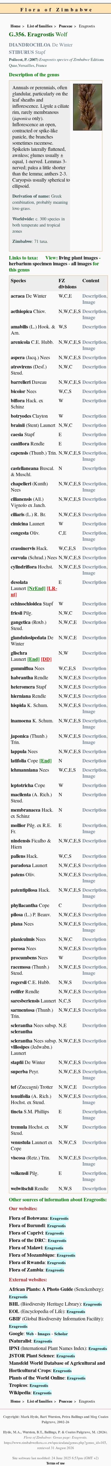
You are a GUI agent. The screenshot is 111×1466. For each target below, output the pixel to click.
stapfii (17, 1062)
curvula (19, 557)
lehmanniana (24, 769)
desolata (19, 581)
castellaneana (25, 468)
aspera (18, 357)
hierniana (21, 695)
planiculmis (23, 938)
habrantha (22, 677)
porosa (18, 948)
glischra (19, 652)
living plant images (78, 257)
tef (13, 1086)
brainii (18, 424)
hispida (18, 705)
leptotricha (22, 785)
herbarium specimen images (38, 263)
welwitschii (22, 1188)
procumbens (24, 957)
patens (17, 874)
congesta (20, 532)
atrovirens (21, 366)
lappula (19, 751)
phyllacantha (24, 905)
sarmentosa (23, 1009)
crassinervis (23, 548)
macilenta (21, 794)
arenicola (20, 341)
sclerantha (21, 1025)
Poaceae (65, 26)
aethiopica (21, 311)
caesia (17, 434)
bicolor (18, 391)
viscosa (18, 1157)
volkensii (19, 1172)
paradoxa (21, 865)
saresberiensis (25, 1000)
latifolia (18, 760)
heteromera (23, 686)
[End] (33, 658)
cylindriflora (24, 566)
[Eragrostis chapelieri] (87, 106)
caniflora (20, 443)
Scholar (61, 1333)
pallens (18, 855)
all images (81, 263)
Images (44, 1333)
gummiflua (22, 668)
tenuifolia (20, 1095)
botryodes (21, 415)
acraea (18, 295)
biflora (18, 400)
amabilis (19, 326)
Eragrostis (59, 1218)
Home (15, 26)
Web (30, 1333)
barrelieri (21, 381)
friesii (16, 612)
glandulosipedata (28, 637)
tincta (17, 1111)
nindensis (20, 840)
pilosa (17, 914)
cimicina (19, 523)
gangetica (21, 621)
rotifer (17, 991)
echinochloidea (26, 603)
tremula (19, 1126)
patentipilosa (24, 889)
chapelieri (21, 483)
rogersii (19, 982)
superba (19, 1071)
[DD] (46, 658)
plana (17, 923)
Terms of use (55, 1463)
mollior (18, 825)
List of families (39, 26)
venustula (21, 1142)
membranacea (25, 809)
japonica (20, 735)
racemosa (21, 966)
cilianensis (21, 498)
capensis (19, 452)
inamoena (21, 720)
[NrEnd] (36, 588)
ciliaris (17, 514)
